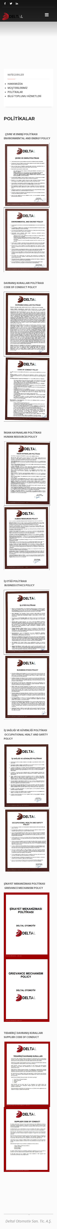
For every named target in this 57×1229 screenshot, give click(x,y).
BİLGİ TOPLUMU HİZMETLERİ (24, 96)
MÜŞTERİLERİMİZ (18, 88)
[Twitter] (11, 3)
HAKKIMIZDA (15, 83)
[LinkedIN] (16, 3)
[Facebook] (5, 3)
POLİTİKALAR (15, 92)
